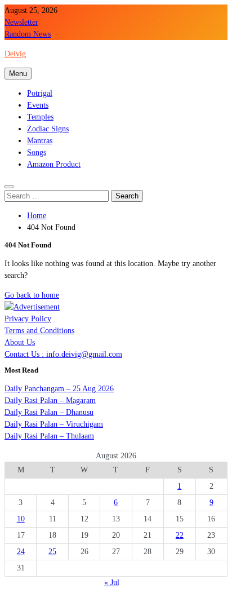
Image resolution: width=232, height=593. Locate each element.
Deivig (15, 54)
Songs (36, 152)
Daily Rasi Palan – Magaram (50, 400)
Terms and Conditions (39, 330)
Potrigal (39, 93)
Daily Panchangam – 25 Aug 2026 (59, 388)
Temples (40, 117)
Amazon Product (54, 164)
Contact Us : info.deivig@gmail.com (63, 354)
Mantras (39, 140)
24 (21, 551)
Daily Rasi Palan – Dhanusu (49, 412)
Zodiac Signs (48, 129)
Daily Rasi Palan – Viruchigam (54, 424)
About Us (20, 342)
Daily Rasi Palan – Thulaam (49, 436)
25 (52, 551)
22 (180, 535)
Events (37, 105)
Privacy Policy (28, 319)
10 (21, 519)
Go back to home (32, 295)
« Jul (111, 582)
